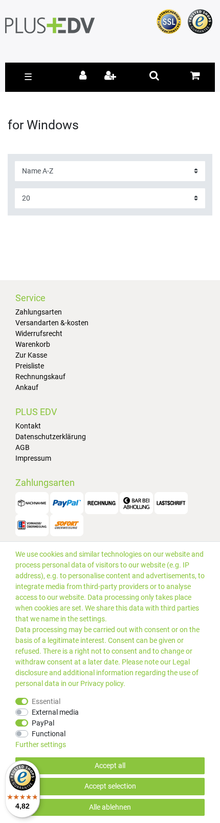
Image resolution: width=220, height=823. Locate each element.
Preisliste (29, 366)
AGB (22, 447)
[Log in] (84, 76)
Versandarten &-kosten (52, 323)
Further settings (40, 744)
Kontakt (28, 426)
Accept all (110, 765)
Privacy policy (101, 683)
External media (55, 712)
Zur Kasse (31, 355)
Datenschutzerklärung (50, 437)
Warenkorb (32, 344)
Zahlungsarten (38, 312)
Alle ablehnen (110, 807)
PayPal (43, 723)
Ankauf (26, 387)
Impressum (33, 458)
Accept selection (110, 786)
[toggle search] (154, 75)
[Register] (111, 76)
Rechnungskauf (40, 377)
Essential (46, 701)
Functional (48, 734)
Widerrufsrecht (38, 333)
